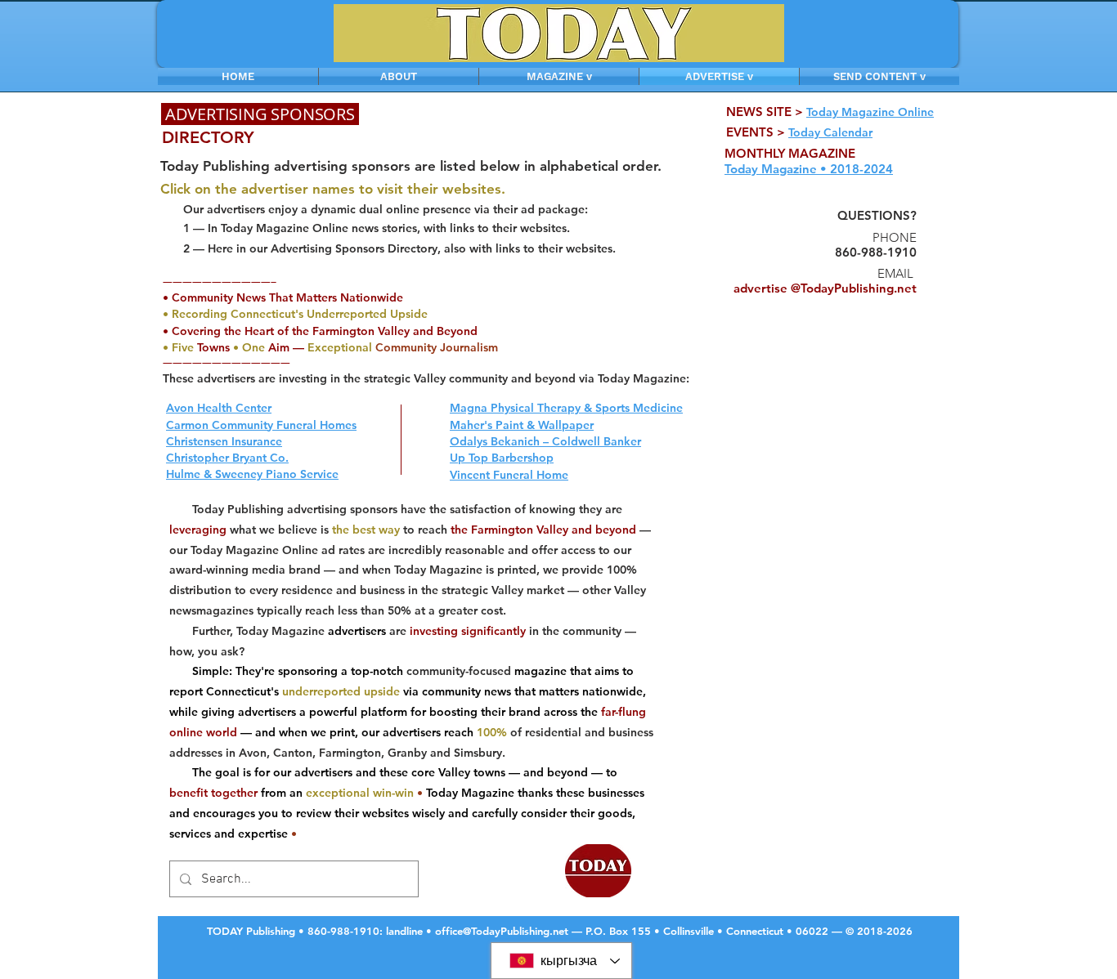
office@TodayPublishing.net (501, 930)
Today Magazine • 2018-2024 (808, 169)
